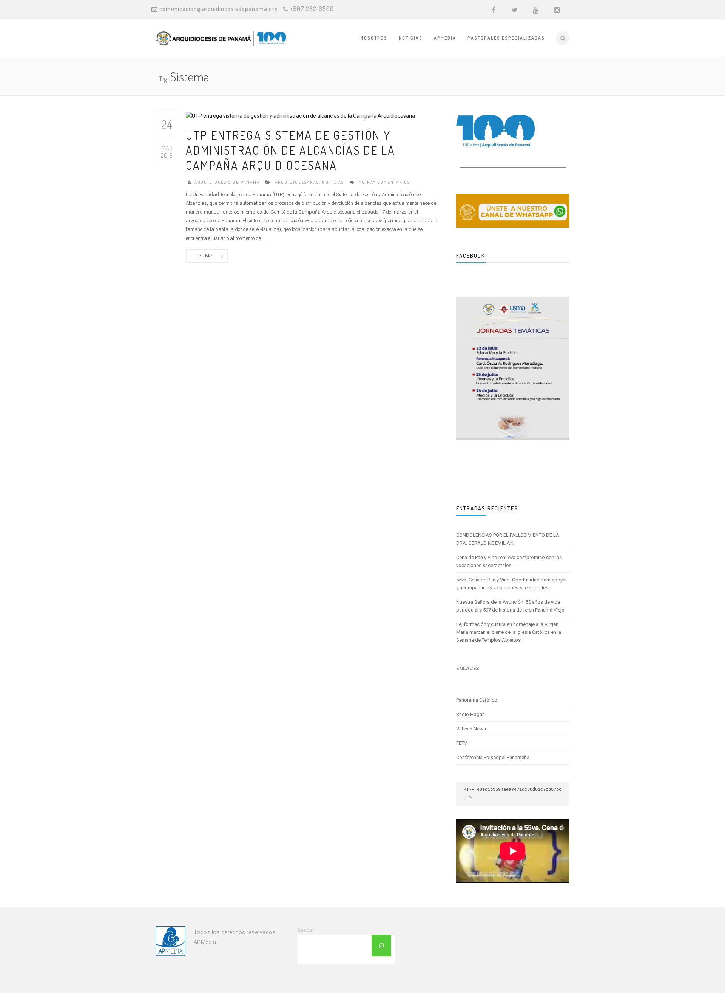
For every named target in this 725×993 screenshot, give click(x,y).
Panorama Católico (476, 700)
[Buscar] (381, 945)
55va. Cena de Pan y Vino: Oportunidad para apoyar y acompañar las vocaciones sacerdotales (511, 583)
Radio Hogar (470, 714)
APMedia (445, 38)
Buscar (306, 930)
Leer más (205, 255)
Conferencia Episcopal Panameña (492, 757)
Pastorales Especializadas (506, 38)
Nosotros (374, 38)
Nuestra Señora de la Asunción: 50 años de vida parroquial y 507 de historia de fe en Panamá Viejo (510, 606)
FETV (461, 743)
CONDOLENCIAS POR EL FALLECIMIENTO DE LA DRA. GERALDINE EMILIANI (507, 539)
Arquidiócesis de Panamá (227, 182)
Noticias (411, 38)
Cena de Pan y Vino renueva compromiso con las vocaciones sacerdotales (509, 561)
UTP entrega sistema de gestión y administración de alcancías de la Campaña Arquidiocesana (290, 150)
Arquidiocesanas (297, 182)
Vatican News (471, 729)
